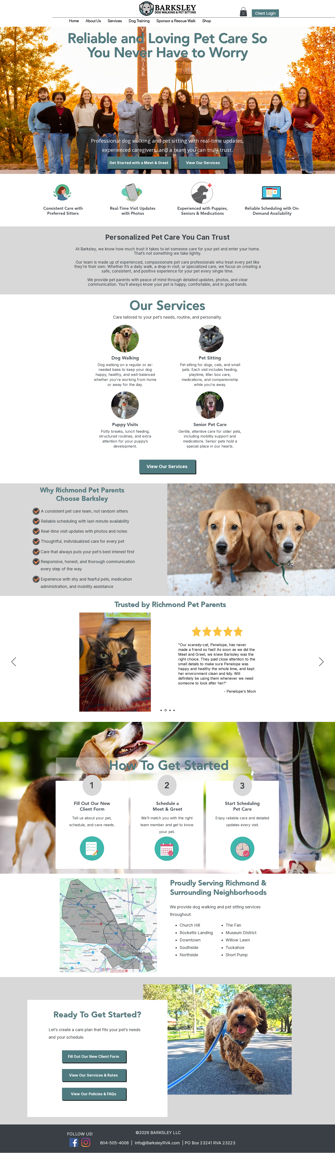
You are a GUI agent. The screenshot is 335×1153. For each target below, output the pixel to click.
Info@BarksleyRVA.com (157, 1142)
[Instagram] (85, 1142)
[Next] (321, 662)
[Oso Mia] (170, 710)
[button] (243, 11)
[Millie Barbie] (174, 710)
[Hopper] (161, 710)
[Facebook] (73, 1142)
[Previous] (13, 662)
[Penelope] (166, 710)
